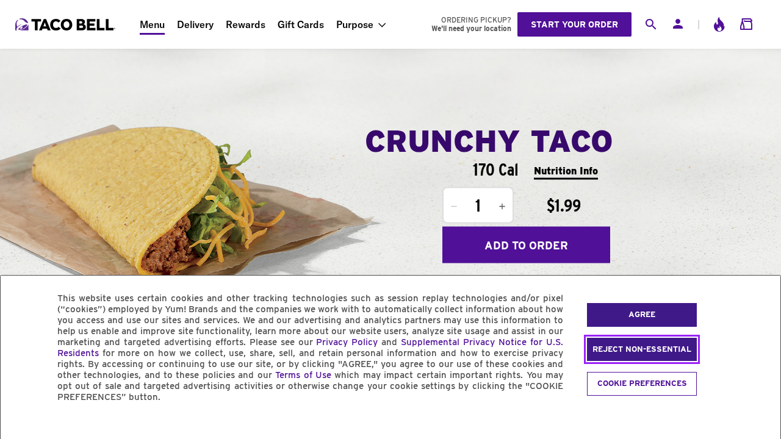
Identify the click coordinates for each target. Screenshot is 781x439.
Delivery (195, 24)
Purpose (354, 24)
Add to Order (526, 244)
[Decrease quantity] (454, 206)
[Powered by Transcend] (20, 424)
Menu (152, 24)
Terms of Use (303, 374)
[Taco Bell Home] (66, 24)
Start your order (574, 24)
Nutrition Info (566, 170)
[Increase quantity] (502, 206)
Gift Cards (301, 24)
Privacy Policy (347, 342)
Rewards (245, 24)
